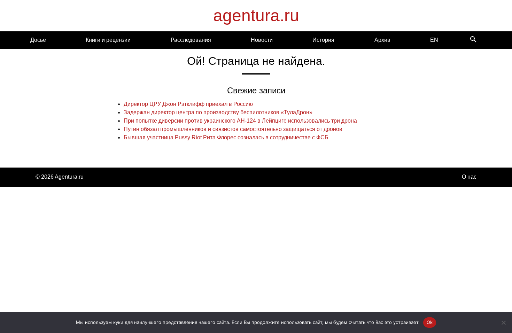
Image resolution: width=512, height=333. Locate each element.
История (323, 40)
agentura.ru (256, 15)
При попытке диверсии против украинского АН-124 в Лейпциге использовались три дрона (240, 121)
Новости (262, 40)
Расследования (191, 40)
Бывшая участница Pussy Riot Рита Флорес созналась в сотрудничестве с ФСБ (226, 137)
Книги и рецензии (108, 40)
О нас (469, 177)
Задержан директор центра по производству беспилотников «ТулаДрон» (218, 112)
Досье (38, 40)
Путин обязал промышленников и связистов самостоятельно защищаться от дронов (233, 129)
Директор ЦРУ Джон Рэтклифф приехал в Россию (188, 104)
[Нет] (503, 322)
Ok (430, 322)
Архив (382, 40)
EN (434, 40)
